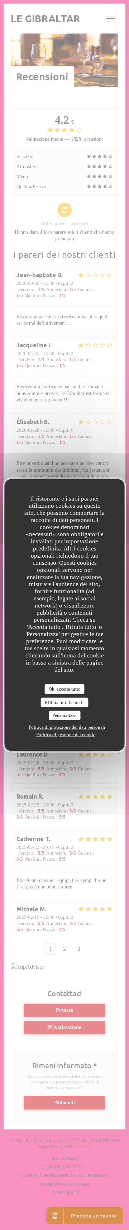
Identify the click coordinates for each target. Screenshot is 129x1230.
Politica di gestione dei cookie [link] (65, 734)
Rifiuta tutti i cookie (65, 702)
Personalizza (64, 715)
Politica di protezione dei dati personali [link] (67, 726)
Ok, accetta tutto (65, 689)
